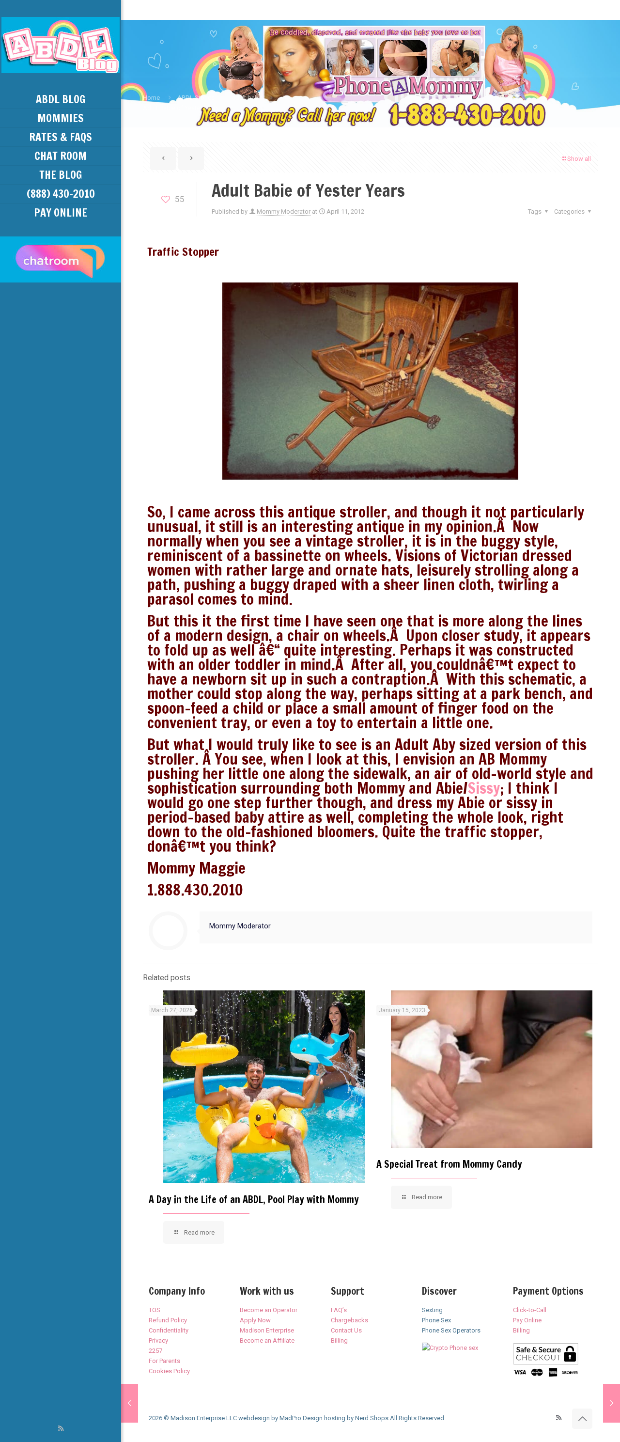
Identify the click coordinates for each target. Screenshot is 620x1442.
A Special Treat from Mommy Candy (449, 1164)
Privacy (158, 1340)
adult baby (247, 97)
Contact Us (346, 1330)
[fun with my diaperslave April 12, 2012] (611, 1403)
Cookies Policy (169, 1371)
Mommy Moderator (283, 211)
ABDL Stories (196, 97)
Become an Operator (268, 1310)
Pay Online (527, 1320)
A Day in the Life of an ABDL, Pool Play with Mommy (254, 1199)
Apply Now (255, 1320)
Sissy (484, 788)
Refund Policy (168, 1320)
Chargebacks (349, 1320)
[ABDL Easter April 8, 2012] (129, 1403)
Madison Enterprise (267, 1330)
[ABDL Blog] (60, 45)
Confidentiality (168, 1330)
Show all (579, 158)
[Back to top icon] (582, 1419)
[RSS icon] (60, 1428)
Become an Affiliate (267, 1340)
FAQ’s (339, 1310)
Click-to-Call (529, 1310)
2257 (155, 1350)
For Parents (164, 1360)
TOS (154, 1310)
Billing (339, 1340)
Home (151, 97)
